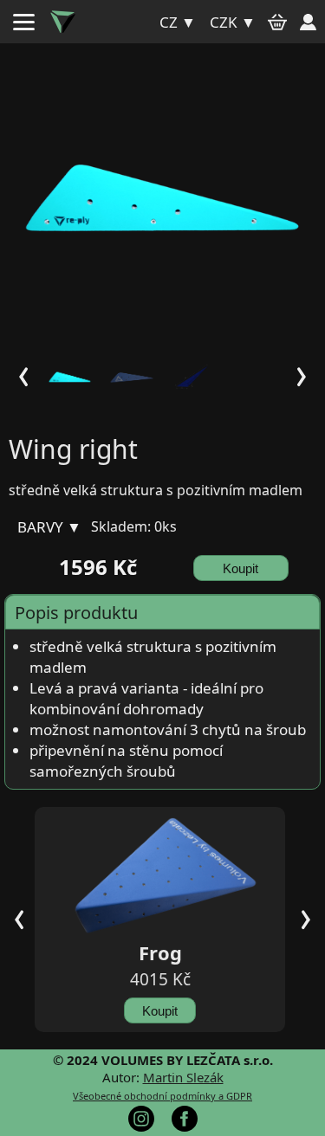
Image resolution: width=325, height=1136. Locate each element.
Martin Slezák (183, 1077)
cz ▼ (177, 22)
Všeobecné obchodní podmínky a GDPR (162, 1095)
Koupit (240, 568)
